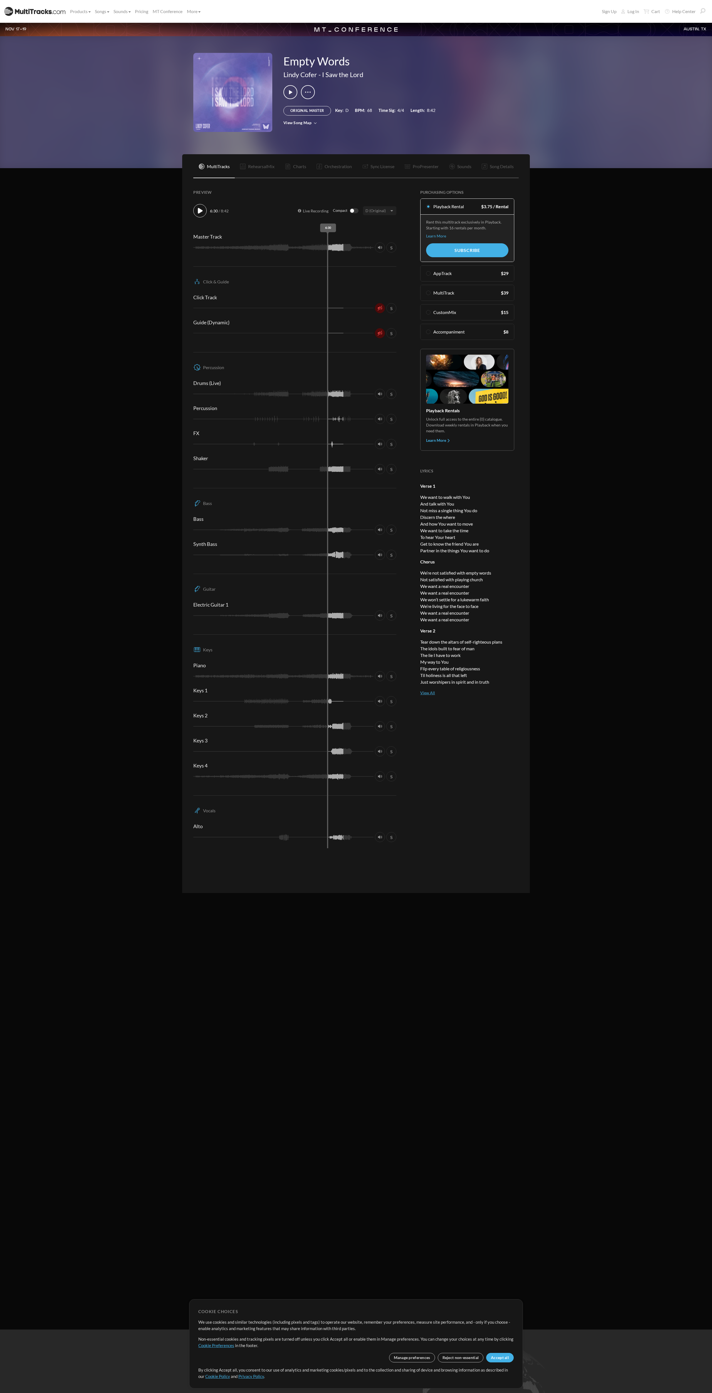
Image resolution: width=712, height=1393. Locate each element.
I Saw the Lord (342, 74)
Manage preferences (412, 1357)
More (192, 11)
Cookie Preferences (216, 1345)
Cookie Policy (217, 1376)
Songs (100, 11)
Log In (633, 11)
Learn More (436, 236)
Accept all (500, 1357)
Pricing (141, 11)
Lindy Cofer (300, 74)
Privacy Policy (251, 1376)
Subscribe (467, 250)
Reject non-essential (460, 1357)
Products (79, 11)
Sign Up (609, 11)
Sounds (120, 11)
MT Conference (167, 11)
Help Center (684, 11)
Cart (655, 11)
